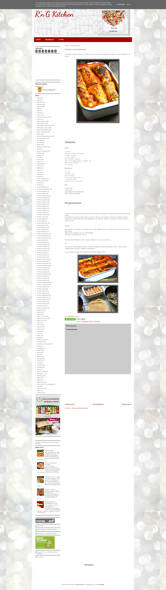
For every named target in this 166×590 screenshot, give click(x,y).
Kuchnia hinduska (42, 231)
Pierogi (39, 331)
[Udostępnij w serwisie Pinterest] (84, 319)
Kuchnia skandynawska (43, 282)
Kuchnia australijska (42, 197)
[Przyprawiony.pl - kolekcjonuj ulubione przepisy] (47, 553)
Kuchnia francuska (42, 223)
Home (38, 39)
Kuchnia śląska (41, 305)
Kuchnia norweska (42, 269)
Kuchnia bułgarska (42, 210)
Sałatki (39, 356)
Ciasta (39, 115)
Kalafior (39, 168)
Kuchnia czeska (41, 217)
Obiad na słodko (41, 316)
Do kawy (39, 142)
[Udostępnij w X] (81, 319)
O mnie (61, 39)
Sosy (38, 363)
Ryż (38, 354)
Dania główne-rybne (42, 127)
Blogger (102, 584)
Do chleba (40, 140)
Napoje (39, 314)
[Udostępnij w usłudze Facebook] (82, 319)
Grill (38, 157)
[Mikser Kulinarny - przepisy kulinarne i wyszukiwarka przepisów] (45, 548)
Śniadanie (39, 392)
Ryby (38, 352)
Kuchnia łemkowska (42, 303)
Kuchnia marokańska (43, 263)
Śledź (38, 390)
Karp (38, 170)
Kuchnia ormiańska (42, 272)
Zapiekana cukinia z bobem (52, 477)
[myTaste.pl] (39, 526)
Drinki (38, 149)
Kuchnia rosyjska (42, 278)
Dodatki (39, 144)
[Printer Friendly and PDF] (70, 319)
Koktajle (39, 174)
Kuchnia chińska (41, 212)
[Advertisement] (97, 389)
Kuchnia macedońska (43, 259)
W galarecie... (41, 373)
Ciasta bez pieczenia (43, 117)
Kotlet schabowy (41, 178)
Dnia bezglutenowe (42, 138)
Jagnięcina (40, 163)
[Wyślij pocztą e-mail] (77, 319)
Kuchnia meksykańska (43, 265)
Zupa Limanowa (49, 450)
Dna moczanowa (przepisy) (44, 136)
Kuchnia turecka (41, 291)
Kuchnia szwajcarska (43, 284)
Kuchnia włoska (41, 301)
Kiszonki (39, 172)
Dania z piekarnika (95, 321)
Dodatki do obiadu (42, 146)
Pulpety (39, 346)
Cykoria (39, 119)
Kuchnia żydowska (42, 308)
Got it (129, 4)
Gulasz (39, 161)
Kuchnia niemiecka (42, 267)
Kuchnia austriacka (42, 200)
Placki (38, 335)
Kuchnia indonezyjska (43, 238)
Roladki (39, 350)
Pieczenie (39, 327)
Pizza (38, 333)
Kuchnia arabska (41, 193)
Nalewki (39, 312)
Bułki (38, 108)
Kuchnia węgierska (42, 299)
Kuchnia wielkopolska (43, 295)
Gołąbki (39, 155)
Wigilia (39, 378)
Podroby (39, 337)
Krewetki (39, 183)
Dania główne (85, 321)
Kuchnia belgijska (42, 206)
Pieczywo (39, 329)
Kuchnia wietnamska (43, 297)
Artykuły (39, 98)
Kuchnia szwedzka (42, 286)
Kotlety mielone (41, 180)
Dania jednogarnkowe (43, 130)
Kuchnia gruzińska (42, 227)
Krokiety (39, 185)
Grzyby (39, 159)
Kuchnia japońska (42, 242)
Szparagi (39, 367)
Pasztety (39, 325)
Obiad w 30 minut (42, 318)
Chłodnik (39, 113)
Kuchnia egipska (41, 219)
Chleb (38, 110)
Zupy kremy (40, 388)
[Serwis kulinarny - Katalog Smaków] (46, 529)
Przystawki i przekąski (43, 344)
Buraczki (39, 106)
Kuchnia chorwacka (42, 214)
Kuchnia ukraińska (42, 293)
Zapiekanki (40, 382)
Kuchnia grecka (41, 225)
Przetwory (40, 342)
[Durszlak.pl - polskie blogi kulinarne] (39, 557)
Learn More (121, 4)
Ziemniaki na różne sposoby (45, 384)
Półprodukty (40, 348)
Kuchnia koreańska (42, 250)
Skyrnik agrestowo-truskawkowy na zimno (51, 502)
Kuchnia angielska (42, 191)
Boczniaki (39, 102)
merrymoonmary (79, 584)
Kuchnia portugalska (42, 274)
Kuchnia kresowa (41, 253)
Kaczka (39, 166)
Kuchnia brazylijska (42, 208)
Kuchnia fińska (41, 221)
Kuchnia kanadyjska (42, 244)
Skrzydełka (40, 359)
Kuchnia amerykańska (43, 189)
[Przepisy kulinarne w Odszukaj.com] (45, 533)
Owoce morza (41, 320)
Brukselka (40, 104)
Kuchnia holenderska (43, 236)
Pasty (38, 322)
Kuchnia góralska (42, 229)
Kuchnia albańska (42, 187)
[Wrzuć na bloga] (79, 319)
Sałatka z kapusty (50, 489)
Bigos (38, 100)
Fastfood (39, 153)
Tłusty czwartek (41, 371)
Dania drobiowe (41, 121)
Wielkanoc (40, 376)
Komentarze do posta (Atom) (80, 408)
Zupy (38, 386)
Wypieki (39, 380)
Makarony (39, 310)
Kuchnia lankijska (42, 255)
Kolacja (39, 176)
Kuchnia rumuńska (42, 280)
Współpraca (49, 39)
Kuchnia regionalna (42, 276)
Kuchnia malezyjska (42, 261)
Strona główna (98, 404)
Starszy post (126, 404)
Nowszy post (70, 404)
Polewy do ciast (41, 339)
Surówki (39, 365)
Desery (39, 134)
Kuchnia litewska (41, 257)
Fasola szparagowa (42, 151)
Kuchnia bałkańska (42, 204)
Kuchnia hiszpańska (42, 233)
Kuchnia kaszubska (42, 248)
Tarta (38, 369)
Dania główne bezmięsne (44, 125)
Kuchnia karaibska (42, 246)
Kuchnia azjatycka (42, 202)
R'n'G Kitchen (54, 14)
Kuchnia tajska (41, 289)
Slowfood (39, 361)
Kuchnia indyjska (41, 240)
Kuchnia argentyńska (43, 195)
